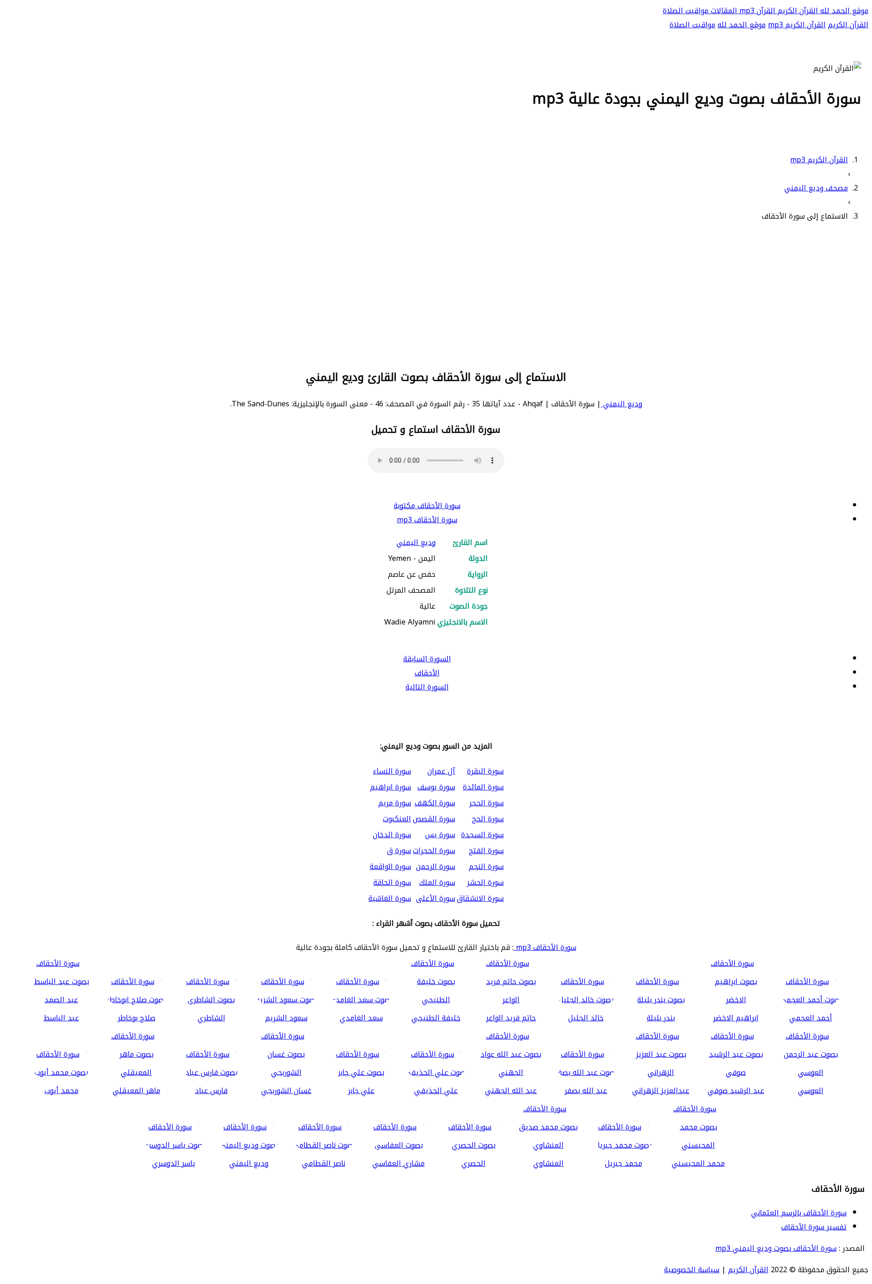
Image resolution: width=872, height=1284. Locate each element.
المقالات (722, 11)
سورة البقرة (485, 771)
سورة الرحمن (435, 866)
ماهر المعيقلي (136, 1091)
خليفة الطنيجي (436, 1018)
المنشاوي (548, 1163)
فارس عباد (211, 1091)
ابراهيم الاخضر (735, 1018)
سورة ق (399, 851)
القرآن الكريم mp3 (797, 25)
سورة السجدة (482, 835)
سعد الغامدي (361, 1018)
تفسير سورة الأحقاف (814, 1227)
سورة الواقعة (390, 866)
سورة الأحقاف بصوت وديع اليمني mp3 (776, 1248)
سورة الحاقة (392, 882)
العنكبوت (397, 819)
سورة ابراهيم (390, 787)
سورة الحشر (485, 882)
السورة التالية (427, 687)
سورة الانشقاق (480, 898)
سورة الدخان (392, 835)
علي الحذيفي (436, 1091)
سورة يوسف (436, 787)
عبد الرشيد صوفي (736, 1091)
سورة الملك (437, 882)
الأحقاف (427, 673)
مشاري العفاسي (398, 1163)
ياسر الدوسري (173, 1163)
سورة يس (440, 835)
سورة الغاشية (389, 898)
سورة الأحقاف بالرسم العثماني (799, 1213)
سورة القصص (434, 819)
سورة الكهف (435, 803)
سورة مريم (394, 803)
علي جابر (361, 1091)
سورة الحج (488, 819)
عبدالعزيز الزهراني (660, 1091)
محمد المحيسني (698, 1163)
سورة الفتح (486, 851)
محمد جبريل (623, 1163)
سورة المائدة (483, 787)
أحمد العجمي (810, 1018)
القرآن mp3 (756, 11)
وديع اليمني (621, 404)
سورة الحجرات (434, 851)
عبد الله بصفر (586, 1091)
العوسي (810, 1091)
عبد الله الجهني (511, 1091)
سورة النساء (392, 771)
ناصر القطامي (323, 1163)
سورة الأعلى (435, 898)
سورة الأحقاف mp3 (427, 520)
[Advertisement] (436, 294)
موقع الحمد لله (843, 11)
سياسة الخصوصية (691, 1270)
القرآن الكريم (796, 11)
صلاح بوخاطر (136, 1018)
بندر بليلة (661, 1018)
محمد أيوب (62, 1091)
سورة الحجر (486, 803)
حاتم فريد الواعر (511, 1018)
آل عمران (441, 771)
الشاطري (211, 1018)
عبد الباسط (61, 1018)
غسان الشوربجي (286, 1091)
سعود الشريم (286, 1018)
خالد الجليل (586, 1018)
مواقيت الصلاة (685, 11)
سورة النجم (486, 866)
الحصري (473, 1163)
